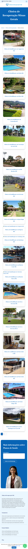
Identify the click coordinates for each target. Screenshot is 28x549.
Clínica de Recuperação (11, 28)
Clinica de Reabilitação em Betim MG (14, 73)
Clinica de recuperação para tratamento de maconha (13, 516)
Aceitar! (14, 547)
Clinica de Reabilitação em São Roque (10, 531)
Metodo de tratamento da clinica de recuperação (12, 520)
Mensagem (6, 452)
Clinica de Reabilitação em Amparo (9, 534)
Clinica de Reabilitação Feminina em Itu (10, 533)
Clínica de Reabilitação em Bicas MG (14, 96)
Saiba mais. (17, 545)
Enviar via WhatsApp (10, 461)
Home (2, 28)
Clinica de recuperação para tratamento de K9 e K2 (13, 522)
